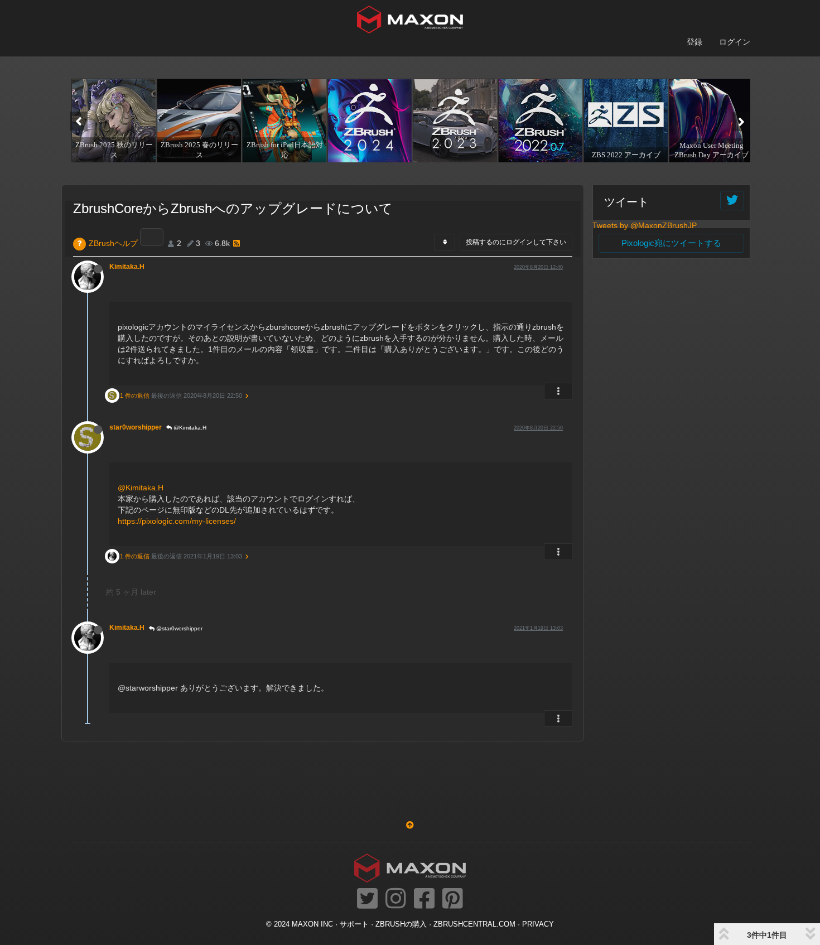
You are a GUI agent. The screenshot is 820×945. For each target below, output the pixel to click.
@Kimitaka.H (189, 428)
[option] (112, 120)
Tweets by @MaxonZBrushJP (644, 225)
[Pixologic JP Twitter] (367, 899)
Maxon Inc (312, 924)
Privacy (538, 924)
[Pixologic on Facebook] (424, 899)
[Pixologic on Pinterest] (452, 899)
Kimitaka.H (126, 267)
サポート (354, 924)
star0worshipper (135, 427)
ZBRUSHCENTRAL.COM (474, 924)
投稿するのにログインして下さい (516, 242)
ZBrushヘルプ (113, 243)
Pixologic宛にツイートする (671, 243)
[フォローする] (732, 200)
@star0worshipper (178, 628)
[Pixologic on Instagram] (395, 899)
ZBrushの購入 (401, 924)
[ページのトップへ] (410, 825)
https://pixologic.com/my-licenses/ (177, 521)
